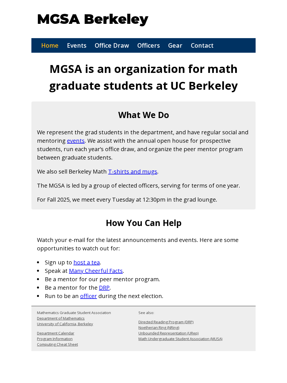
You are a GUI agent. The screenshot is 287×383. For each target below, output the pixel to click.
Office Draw (112, 45)
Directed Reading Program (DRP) (166, 321)
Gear (175, 45)
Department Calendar (55, 333)
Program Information (55, 338)
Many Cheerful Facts (96, 270)
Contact (202, 45)
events (76, 140)
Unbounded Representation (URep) (168, 333)
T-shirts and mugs (132, 171)
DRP (104, 287)
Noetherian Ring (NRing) (158, 327)
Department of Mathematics (61, 318)
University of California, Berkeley (65, 323)
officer (88, 296)
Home (50, 45)
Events (76, 45)
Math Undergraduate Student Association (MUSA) (180, 338)
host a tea (86, 262)
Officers (148, 45)
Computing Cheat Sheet (57, 344)
